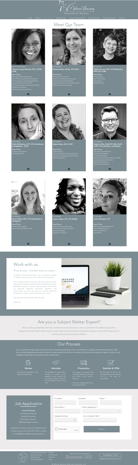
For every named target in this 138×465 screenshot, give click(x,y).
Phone (102, 398)
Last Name (82, 398)
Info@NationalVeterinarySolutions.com (110, 459)
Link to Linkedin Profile (91, 416)
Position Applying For (89, 407)
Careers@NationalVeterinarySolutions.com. (29, 434)
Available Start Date (61, 416)
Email (67, 455)
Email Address (59, 407)
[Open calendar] (75, 420)
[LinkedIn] (28, 94)
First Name (58, 398)
